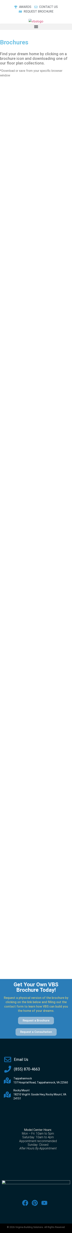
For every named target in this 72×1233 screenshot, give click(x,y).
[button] (36, 27)
